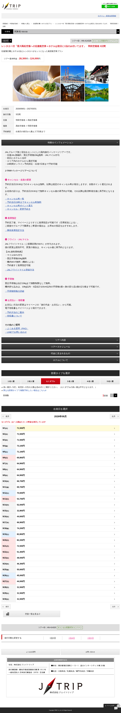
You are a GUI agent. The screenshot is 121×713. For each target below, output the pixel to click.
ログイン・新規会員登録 (107, 16)
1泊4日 (72, 638)
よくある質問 (30, 652)
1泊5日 (90, 638)
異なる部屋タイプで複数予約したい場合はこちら (24, 390)
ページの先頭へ (112, 706)
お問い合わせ (90, 652)
